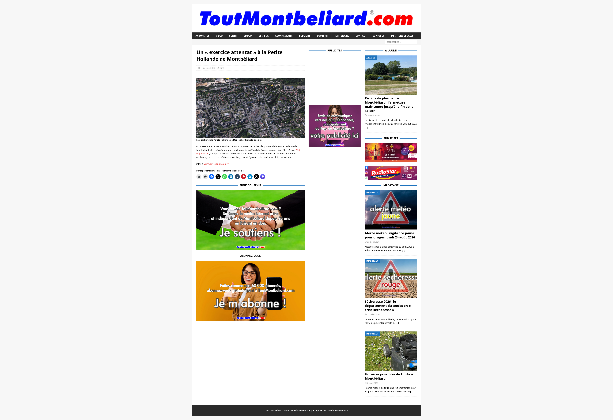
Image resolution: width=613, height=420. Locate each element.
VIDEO (219, 35)
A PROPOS (379, 35)
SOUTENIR (322, 35)
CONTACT (361, 35)
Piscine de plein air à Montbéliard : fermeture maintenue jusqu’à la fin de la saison (389, 104)
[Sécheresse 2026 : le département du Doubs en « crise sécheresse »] (391, 278)
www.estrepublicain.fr (216, 163)
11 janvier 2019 (208, 67)
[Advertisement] (335, 77)
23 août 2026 (373, 241)
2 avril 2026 (372, 382)
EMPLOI (248, 35)
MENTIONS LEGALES (402, 35)
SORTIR (233, 35)
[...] (366, 127)
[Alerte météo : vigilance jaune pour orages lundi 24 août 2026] (391, 209)
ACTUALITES (202, 35)
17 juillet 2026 (373, 314)
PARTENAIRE (342, 35)
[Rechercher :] (401, 41)
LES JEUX (264, 35)
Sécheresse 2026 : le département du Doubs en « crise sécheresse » (388, 305)
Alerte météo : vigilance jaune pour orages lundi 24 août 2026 (390, 235)
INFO (222, 67)
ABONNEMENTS (284, 35)
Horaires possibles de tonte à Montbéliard (389, 376)
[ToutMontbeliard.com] (306, 30)
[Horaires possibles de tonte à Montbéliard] (391, 351)
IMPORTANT (391, 185)
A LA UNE (391, 50)
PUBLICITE (304, 35)
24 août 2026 (373, 115)
